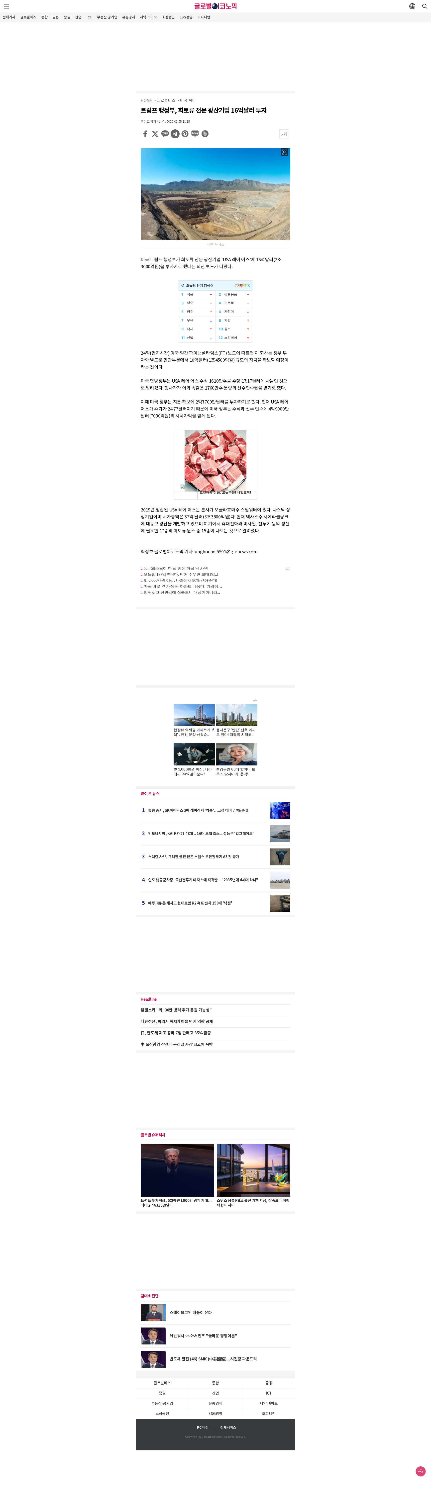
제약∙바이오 (148, 17)
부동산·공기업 (107, 17)
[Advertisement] (215, 56)
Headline (149, 999)
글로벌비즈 (28, 17)
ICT (89, 17)
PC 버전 (203, 1427)
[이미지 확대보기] (284, 152)
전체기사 (8, 17)
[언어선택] (412, 6)
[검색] (425, 6)
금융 (55, 17)
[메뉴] (6, 6)
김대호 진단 (150, 1296)
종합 (44, 17)
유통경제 (128, 17)
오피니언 (204, 17)
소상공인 (168, 17)
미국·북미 (188, 101)
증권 (67, 17)
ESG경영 (186, 17)
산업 (78, 17)
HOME (146, 101)
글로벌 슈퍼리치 (153, 1135)
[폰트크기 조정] (284, 134)
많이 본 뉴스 (150, 794)
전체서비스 (228, 1427)
